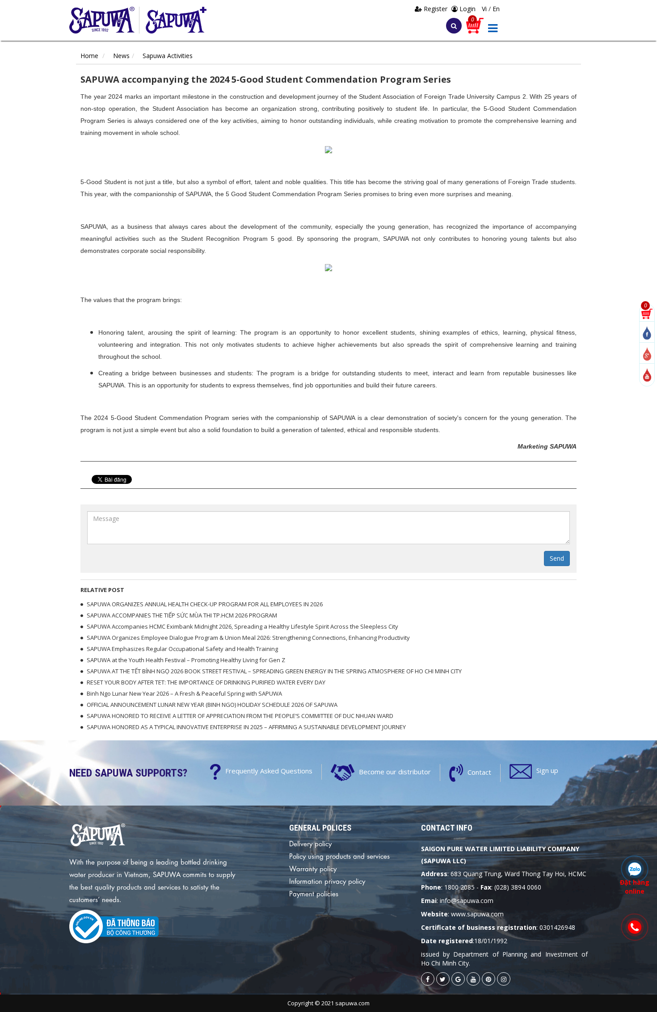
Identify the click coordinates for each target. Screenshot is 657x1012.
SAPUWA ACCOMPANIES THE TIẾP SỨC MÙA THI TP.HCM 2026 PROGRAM (182, 615)
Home (89, 55)
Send (557, 558)
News (121, 55)
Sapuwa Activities (168, 55)
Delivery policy (310, 843)
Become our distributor (395, 771)
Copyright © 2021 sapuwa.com (328, 1003)
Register (435, 8)
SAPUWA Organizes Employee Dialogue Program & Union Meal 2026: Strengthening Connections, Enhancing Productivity (248, 638)
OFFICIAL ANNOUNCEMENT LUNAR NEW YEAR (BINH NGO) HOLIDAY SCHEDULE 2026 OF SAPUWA (212, 705)
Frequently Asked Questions (268, 770)
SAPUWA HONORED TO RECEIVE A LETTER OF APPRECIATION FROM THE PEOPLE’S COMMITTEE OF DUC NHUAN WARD (240, 716)
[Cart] (475, 25)
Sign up (547, 770)
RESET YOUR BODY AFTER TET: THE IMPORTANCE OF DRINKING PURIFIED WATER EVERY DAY (206, 682)
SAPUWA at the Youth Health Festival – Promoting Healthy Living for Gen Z (186, 660)
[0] (647, 313)
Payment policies (313, 893)
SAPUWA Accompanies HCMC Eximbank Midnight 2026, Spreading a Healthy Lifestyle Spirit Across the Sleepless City (242, 626)
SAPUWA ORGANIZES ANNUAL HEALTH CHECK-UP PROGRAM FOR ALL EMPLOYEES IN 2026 (205, 604)
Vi (485, 8)
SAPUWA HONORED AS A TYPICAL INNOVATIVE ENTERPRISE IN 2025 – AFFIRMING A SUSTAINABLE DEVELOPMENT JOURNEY (246, 727)
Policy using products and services (339, 856)
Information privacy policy (327, 881)
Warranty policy (313, 868)
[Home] (104, 20)
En (496, 8)
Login (467, 8)
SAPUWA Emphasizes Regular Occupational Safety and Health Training (182, 649)
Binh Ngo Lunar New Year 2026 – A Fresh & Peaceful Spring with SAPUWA (184, 693)
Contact (479, 772)
